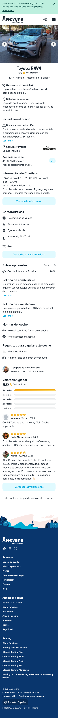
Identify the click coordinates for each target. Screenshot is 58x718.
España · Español (17, 702)
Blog (4, 588)
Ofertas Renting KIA (12, 665)
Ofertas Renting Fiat (12, 652)
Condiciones (8, 692)
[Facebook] (4, 548)
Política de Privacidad (28, 692)
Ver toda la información (29, 201)
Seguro (6, 625)
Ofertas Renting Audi (13, 661)
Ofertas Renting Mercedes (15, 670)
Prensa (5, 571)
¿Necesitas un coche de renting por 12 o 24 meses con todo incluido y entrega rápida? (23, 7)
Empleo (6, 584)
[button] (54, 7)
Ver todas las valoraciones (29, 486)
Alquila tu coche (10, 616)
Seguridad (7, 629)
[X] (15, 548)
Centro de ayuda (10, 562)
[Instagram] (10, 548)
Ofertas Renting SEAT (13, 656)
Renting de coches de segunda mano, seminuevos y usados (27, 676)
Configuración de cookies (31, 696)
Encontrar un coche (12, 602)
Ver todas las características (29, 254)
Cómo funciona (9, 607)
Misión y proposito (11, 566)
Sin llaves (7, 620)
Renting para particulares (14, 647)
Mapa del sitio (9, 696)
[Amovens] (12, 19)
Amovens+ (7, 611)
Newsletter (8, 580)
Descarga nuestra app (13, 575)
